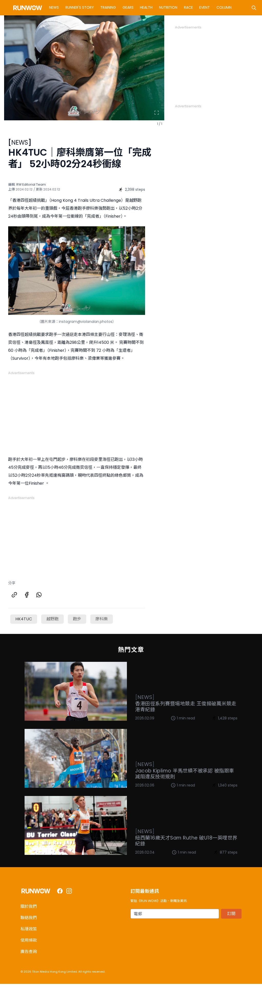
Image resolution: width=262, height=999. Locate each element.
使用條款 (28, 940)
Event (204, 7)
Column (224, 7)
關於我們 (28, 906)
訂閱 (231, 914)
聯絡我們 (28, 918)
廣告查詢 (28, 951)
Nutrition (168, 7)
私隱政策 (28, 929)
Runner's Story (80, 7)
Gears (128, 7)
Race (188, 7)
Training (108, 7)
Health (146, 7)
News (54, 7)
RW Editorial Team (31, 184)
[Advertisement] (76, 411)
